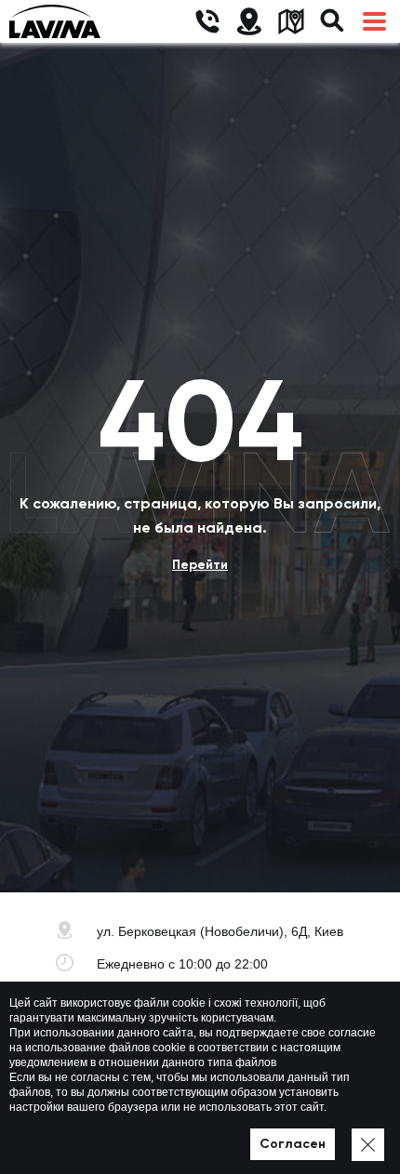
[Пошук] (332, 22)
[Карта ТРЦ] (290, 22)
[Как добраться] (249, 22)
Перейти (200, 565)
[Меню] (374, 22)
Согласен (293, 1144)
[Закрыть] (368, 1144)
